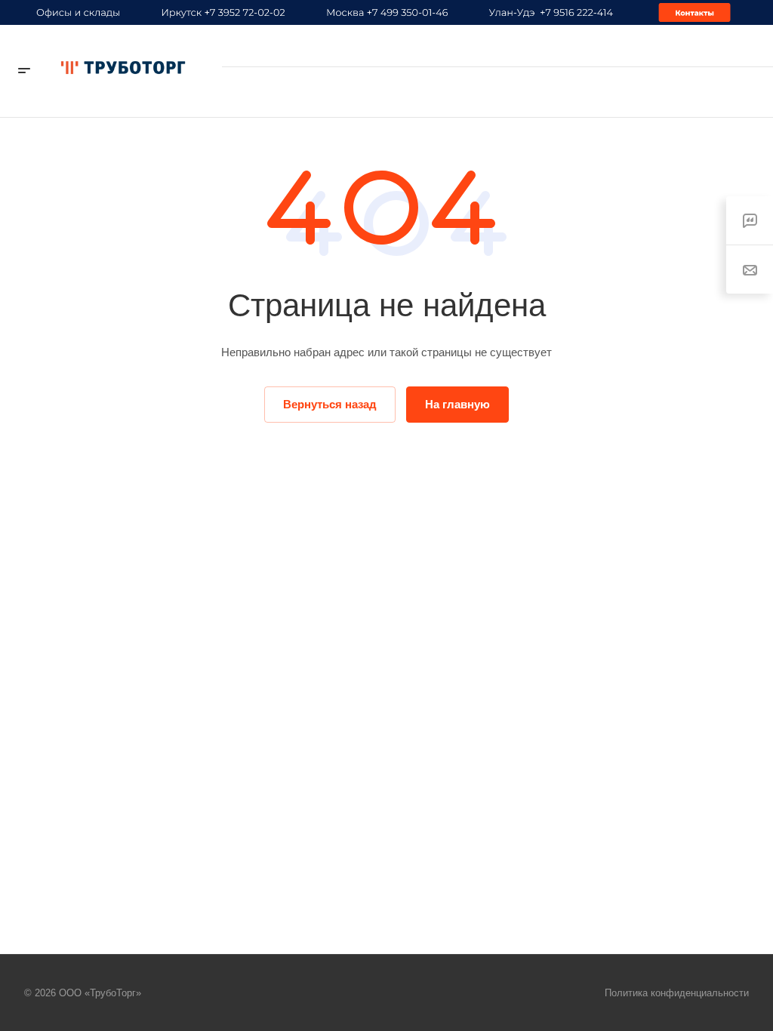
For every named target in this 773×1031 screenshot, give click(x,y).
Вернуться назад (330, 404)
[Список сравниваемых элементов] (619, 92)
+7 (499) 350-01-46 (696, 45)
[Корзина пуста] (588, 91)
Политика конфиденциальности (677, 993)
